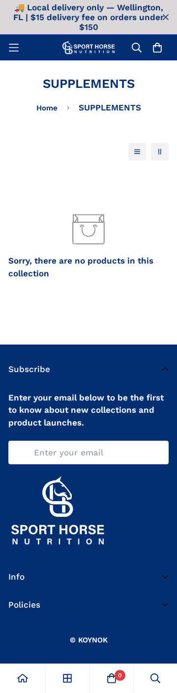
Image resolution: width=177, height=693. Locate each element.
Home (47, 108)
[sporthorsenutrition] (88, 47)
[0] (112, 678)
